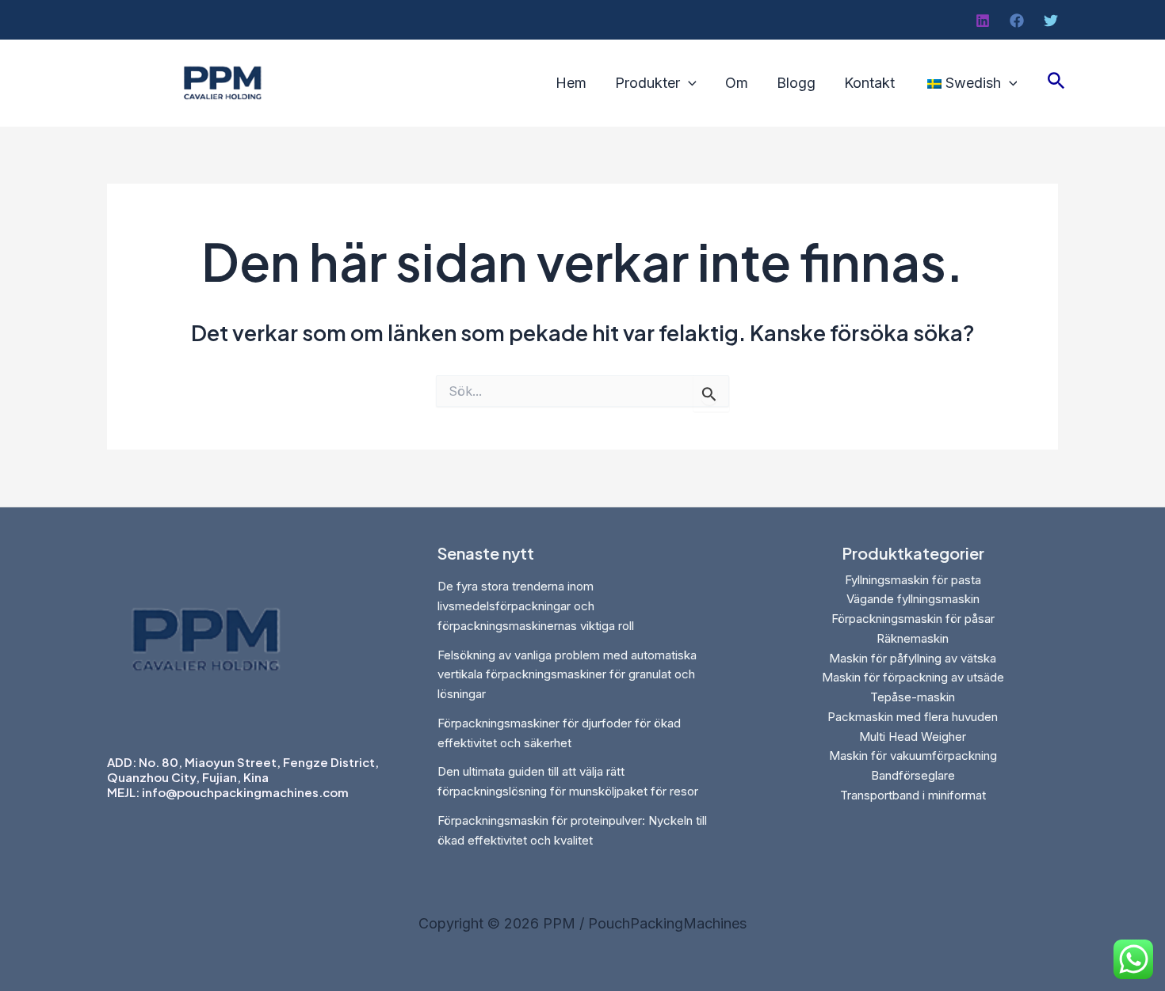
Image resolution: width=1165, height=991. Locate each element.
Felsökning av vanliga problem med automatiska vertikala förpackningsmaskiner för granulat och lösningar (567, 674)
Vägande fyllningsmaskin (913, 598)
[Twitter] (1051, 20)
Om (736, 83)
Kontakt (869, 83)
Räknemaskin (913, 638)
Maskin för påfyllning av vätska (912, 658)
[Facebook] (1017, 20)
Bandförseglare (913, 775)
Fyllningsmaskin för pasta (913, 579)
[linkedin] (983, 20)
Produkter (647, 83)
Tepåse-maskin (912, 696)
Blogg (796, 83)
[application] (688, 83)
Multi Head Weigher (912, 736)
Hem (571, 83)
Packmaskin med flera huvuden (912, 716)
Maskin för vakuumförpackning (913, 755)
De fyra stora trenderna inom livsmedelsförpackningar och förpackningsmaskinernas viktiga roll (535, 606)
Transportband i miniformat (913, 795)
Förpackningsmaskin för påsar (913, 618)
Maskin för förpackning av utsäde (913, 677)
